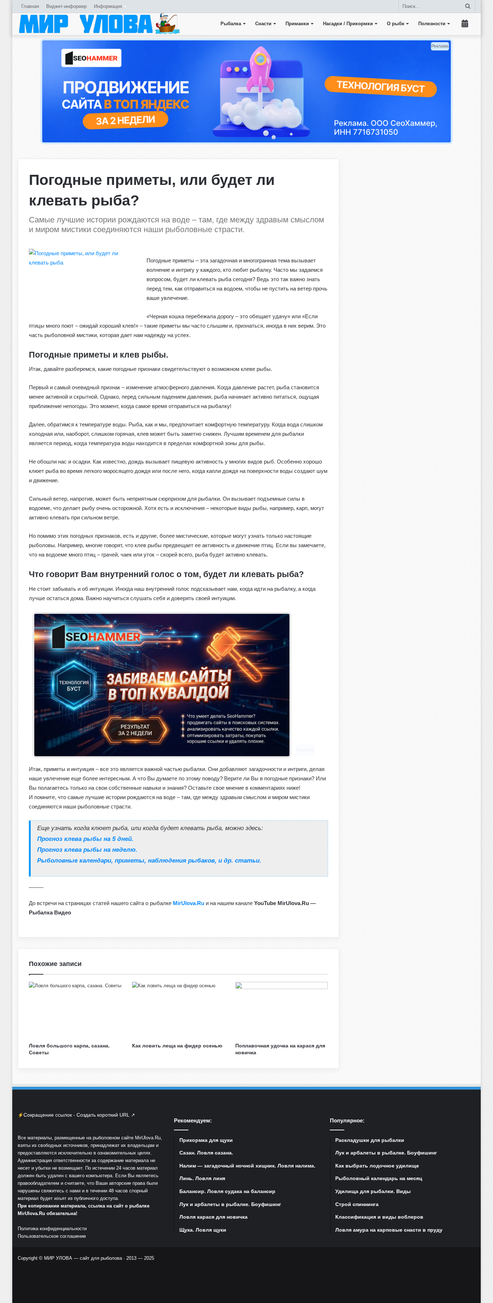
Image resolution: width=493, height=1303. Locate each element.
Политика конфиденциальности (52, 1228)
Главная (30, 6)
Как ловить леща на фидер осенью (177, 1046)
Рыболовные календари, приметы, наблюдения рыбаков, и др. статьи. (149, 860)
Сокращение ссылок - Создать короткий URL (76, 1115)
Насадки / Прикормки (348, 23)
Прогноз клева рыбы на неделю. (87, 849)
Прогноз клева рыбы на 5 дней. (85, 839)
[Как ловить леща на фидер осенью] (178, 1010)
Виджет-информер (66, 6)
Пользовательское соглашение (52, 1236)
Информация (108, 6)
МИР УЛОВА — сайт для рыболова (83, 1258)
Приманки (297, 23)
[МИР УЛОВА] (99, 24)
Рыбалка (231, 23)
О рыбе (395, 23)
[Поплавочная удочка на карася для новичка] (281, 1010)
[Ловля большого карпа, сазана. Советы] (75, 1010)
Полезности (431, 23)
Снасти (263, 23)
